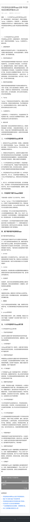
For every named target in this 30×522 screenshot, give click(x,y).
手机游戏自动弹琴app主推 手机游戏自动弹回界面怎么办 (14, 496)
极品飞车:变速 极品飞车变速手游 (11, 499)
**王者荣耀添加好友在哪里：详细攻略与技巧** (14, 506)
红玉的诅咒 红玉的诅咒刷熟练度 (11, 503)
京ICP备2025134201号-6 (22, 518)
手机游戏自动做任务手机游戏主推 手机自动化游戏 (14, 501)
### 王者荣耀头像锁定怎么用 (10, 508)
